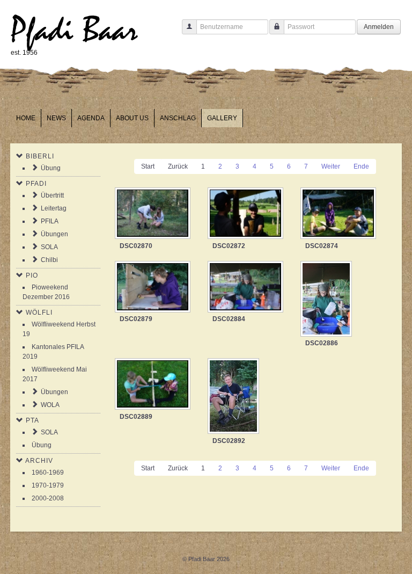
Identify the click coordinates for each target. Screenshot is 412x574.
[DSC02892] (234, 397)
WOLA (50, 405)
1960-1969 (48, 472)
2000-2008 (48, 498)
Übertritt (52, 195)
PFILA (49, 221)
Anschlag (178, 118)
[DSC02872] (246, 214)
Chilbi (49, 260)
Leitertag (54, 208)
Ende (361, 166)
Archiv (39, 460)
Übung (51, 168)
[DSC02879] (154, 288)
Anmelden (379, 27)
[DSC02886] (327, 300)
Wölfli (39, 312)
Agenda (91, 118)
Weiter (330, 166)
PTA (32, 420)
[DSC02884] (246, 288)
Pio (32, 275)
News (56, 118)
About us (132, 118)
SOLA (49, 247)
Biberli (40, 156)
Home (25, 118)
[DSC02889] (154, 385)
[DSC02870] (154, 214)
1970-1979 (48, 485)
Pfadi (36, 183)
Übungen (54, 234)
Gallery (222, 118)
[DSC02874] (339, 214)
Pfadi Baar (74, 30)
